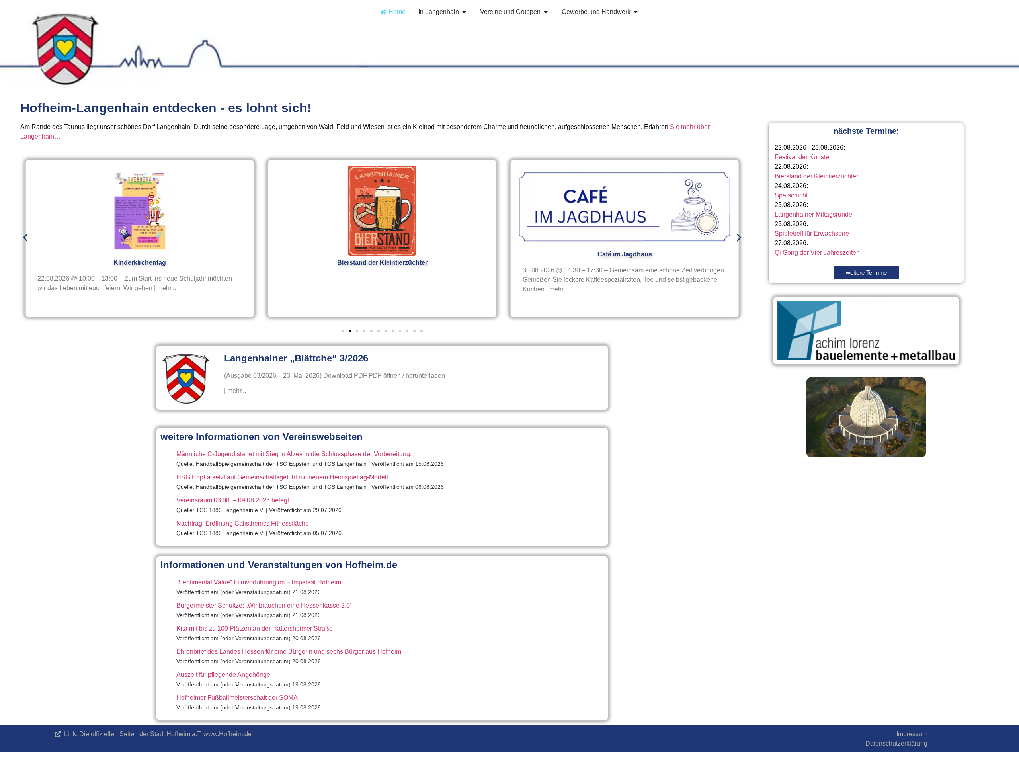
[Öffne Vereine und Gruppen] (546, 12)
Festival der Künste (802, 157)
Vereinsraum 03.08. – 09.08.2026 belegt (232, 500)
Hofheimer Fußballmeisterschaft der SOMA (237, 697)
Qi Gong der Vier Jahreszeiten (817, 252)
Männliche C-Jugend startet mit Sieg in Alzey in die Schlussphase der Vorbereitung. (294, 454)
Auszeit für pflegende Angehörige (223, 674)
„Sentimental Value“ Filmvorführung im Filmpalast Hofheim (258, 582)
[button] (25, 238)
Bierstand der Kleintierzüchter (816, 176)
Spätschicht (791, 195)
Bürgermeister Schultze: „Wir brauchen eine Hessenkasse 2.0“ (264, 605)
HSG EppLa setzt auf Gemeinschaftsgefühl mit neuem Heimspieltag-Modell (282, 477)
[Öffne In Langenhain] (464, 12)
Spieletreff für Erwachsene (812, 233)
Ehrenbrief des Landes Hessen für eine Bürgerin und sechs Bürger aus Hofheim (288, 651)
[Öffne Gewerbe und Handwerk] (635, 12)
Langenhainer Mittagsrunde (813, 214)
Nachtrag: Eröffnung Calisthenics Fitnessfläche (242, 523)
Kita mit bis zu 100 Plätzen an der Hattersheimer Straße (254, 628)
